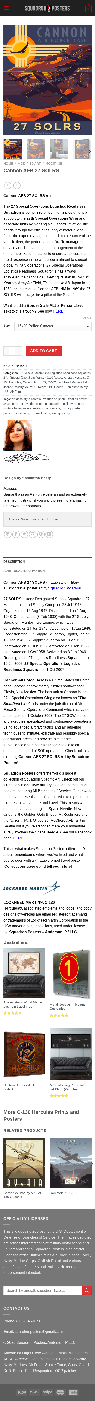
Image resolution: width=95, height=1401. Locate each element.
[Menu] (6, 8)
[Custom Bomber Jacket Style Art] (24, 1054)
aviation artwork (78, 399)
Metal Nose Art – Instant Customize (67, 1007)
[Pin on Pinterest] (41, 534)
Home (8, 163)
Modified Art (29, 163)
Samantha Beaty (76, 387)
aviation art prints (54, 399)
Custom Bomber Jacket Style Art (20, 1087)
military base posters (17, 408)
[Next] (84, 80)
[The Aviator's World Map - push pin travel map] (24, 973)
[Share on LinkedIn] (49, 534)
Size (6, 325)
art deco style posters (26, 399)
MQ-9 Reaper (38, 387)
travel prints (42, 413)
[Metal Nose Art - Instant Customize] (71, 974)
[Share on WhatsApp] (8, 534)
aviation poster (13, 403)
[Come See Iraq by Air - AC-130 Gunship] (24, 1163)
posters (8, 413)
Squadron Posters (64, 588)
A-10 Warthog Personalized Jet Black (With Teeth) (70, 1087)
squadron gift (24, 413)
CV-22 (52, 382)
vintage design (61, 413)
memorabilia (53, 403)
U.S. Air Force (12, 391)
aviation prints (34, 403)
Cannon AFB (31, 382)
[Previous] (11, 80)
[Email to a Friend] (32, 534)
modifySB (53, 163)
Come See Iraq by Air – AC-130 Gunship (23, 1195)
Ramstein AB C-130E (65, 1193)
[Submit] (87, 1290)
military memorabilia (46, 408)
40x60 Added (53, 377)
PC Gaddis (56, 387)
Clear (87, 318)
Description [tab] (14, 561)
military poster (71, 408)
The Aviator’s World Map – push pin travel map (22, 1004)
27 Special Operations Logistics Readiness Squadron (55, 373)
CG (44, 382)
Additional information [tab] (24, 571)
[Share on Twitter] (24, 534)
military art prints (74, 403)
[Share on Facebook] (16, 534)
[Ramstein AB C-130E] (71, 1163)
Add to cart (43, 351)
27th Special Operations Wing (23, 377)
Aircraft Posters (74, 377)
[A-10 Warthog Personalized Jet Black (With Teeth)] (71, 1054)
